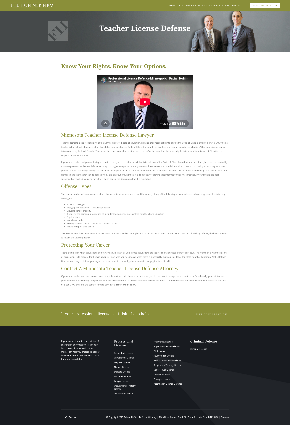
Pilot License (160, 351)
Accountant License (123, 353)
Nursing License (122, 367)
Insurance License (123, 376)
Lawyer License (121, 381)
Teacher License (162, 374)
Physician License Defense (167, 346)
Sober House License (164, 369)
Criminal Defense (198, 348)
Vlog (225, 5)
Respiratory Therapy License (167, 365)
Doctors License (122, 371)
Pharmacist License (163, 341)
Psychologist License (164, 355)
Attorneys (186, 5)
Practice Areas (208, 5)
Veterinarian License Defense (168, 383)
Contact (237, 5)
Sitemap (225, 417)
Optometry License (123, 393)
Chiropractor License (124, 357)
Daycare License (122, 362)
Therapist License (162, 379)
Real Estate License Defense (168, 360)
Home (173, 5)
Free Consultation (265, 5)
